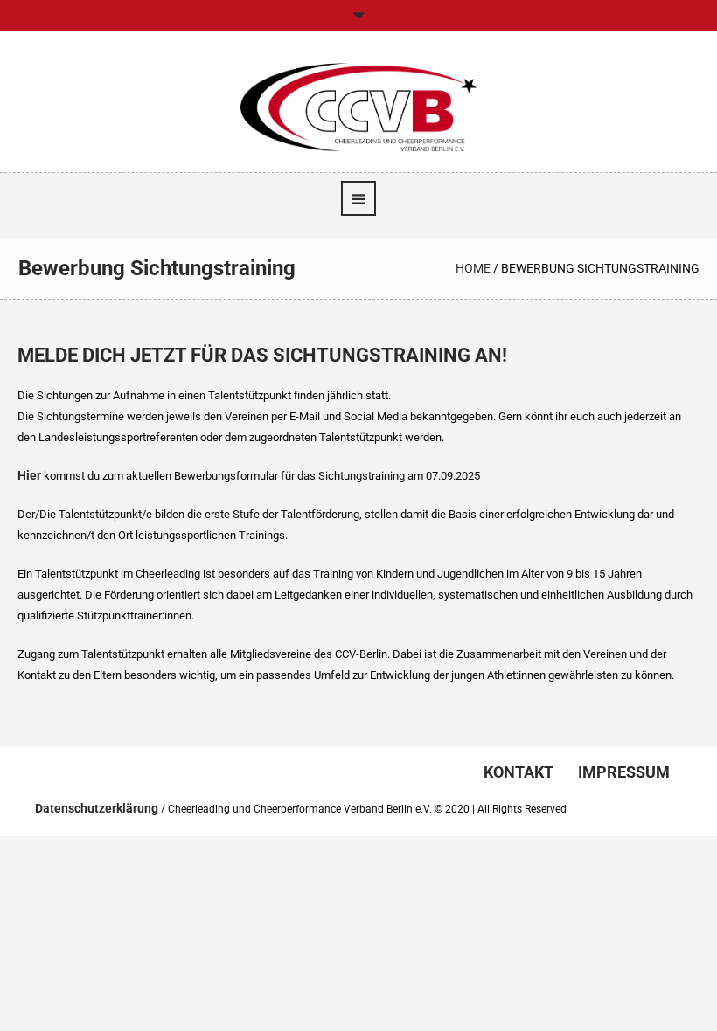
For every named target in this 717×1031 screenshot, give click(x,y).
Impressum (624, 772)
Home (473, 268)
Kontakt (518, 772)
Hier (29, 475)
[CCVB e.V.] (358, 106)
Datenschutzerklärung (96, 808)
